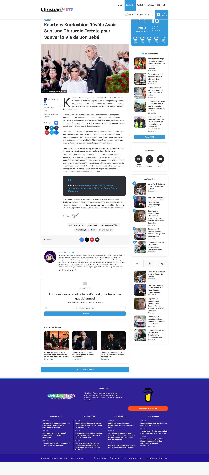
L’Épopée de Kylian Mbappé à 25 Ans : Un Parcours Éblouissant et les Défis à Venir (112, 354)
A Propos (151, 5)
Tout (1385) (149, 137)
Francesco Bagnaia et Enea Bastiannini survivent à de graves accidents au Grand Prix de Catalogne (92, 188)
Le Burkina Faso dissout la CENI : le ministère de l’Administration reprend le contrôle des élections (156, 106)
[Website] (59, 270)
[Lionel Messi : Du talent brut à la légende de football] (140, 189)
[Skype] (51, 132)
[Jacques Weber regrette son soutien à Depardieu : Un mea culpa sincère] (84, 340)
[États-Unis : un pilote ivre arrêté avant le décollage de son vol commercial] (140, 79)
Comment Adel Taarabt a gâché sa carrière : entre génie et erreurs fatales (156, 232)
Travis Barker (106, 230)
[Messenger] (56, 132)
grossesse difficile (111, 225)
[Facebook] (56, 123)
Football (140, 5)
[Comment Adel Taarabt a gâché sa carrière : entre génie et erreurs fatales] (140, 234)
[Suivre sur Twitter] (45, 105)
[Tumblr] (56, 128)
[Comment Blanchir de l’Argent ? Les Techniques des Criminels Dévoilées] (140, 247)
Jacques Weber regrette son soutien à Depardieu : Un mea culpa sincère (83, 354)
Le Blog (145, 458)
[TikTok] (75, 270)
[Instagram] (70, 270)
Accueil (120, 5)
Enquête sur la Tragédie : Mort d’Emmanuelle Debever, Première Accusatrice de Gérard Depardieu (156, 217)
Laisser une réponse (85, 370)
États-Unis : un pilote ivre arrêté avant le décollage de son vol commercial (155, 77)
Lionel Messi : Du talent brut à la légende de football (156, 186)
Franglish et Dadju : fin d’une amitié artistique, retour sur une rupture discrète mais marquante (56, 354)
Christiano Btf (66, 252)
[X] (47, 128)
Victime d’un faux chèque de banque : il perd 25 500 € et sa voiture (155, 91)
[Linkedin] (51, 128)
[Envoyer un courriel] (46, 105)
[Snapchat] (73, 270)
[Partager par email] (97, 239)
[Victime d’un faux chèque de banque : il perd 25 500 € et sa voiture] (140, 93)
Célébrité (129, 5)
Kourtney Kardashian (86, 230)
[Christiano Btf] (57, 9)
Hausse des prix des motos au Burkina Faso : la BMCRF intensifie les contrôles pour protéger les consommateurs (156, 123)
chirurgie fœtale (77, 225)
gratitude (93, 225)
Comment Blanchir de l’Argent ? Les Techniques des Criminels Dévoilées (156, 246)
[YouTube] (67, 270)
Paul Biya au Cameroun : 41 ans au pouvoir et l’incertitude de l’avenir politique (156, 201)
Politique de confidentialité (158, 458)
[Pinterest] (47, 132)
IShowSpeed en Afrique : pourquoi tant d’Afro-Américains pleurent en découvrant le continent (156, 63)
